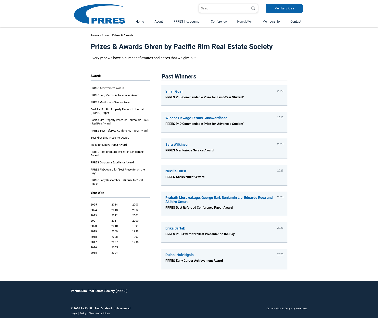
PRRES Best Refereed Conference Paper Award (119, 130)
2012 (114, 215)
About (159, 21)
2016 (94, 247)
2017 (94, 242)
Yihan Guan (174, 91)
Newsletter (244, 21)
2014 (114, 204)
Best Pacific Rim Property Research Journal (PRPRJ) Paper (117, 111)
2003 (135, 204)
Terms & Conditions (99, 313)
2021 (94, 220)
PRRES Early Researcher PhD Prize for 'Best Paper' (117, 182)
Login (74, 313)
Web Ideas (301, 308)
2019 (94, 231)
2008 (114, 236)
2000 (135, 220)
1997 (135, 236)
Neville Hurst (175, 171)
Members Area (284, 8)
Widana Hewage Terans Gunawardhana (196, 118)
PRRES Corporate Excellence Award (112, 162)
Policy (83, 313)
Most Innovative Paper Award (109, 144)
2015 (94, 252)
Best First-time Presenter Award (110, 137)
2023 (94, 215)
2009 (114, 231)
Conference (219, 21)
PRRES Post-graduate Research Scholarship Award (117, 153)
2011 (114, 220)
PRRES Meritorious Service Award (111, 102)
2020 (94, 226)
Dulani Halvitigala (179, 255)
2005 (114, 247)
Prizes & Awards (122, 35)
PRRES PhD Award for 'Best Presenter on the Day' (118, 171)
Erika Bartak (175, 228)
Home (140, 21)
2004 (114, 252)
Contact (295, 21)
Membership (271, 21)
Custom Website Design (279, 308)
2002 (135, 210)
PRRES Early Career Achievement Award (115, 95)
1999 (135, 226)
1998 (135, 231)
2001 (135, 215)
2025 (94, 204)
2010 (114, 226)
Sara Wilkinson (177, 144)
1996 (135, 242)
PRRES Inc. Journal (186, 21)
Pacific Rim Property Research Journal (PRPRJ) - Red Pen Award (120, 121)
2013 (114, 210)
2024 (94, 210)
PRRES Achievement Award (107, 88)
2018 (94, 236)
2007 (114, 242)
